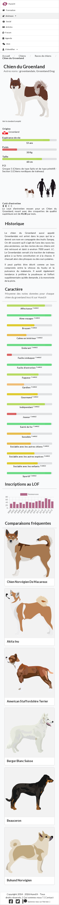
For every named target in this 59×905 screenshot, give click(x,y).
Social (8, 21)
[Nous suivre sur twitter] (18, 902)
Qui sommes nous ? (33, 897)
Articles (9, 27)
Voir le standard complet (11, 121)
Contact (49, 897)
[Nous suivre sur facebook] (11, 902)
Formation (10, 10)
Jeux (8, 44)
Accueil (6, 56)
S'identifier (10, 49)
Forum (8, 32)
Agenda (8, 38)
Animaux (9, 16)
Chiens (22, 56)
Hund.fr (12, 4)
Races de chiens (43, 56)
